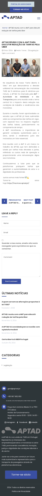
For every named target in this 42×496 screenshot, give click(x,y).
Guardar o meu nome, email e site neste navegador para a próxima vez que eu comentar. (20, 246)
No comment (9, 53)
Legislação (34, 50)
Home (4, 28)
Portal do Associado (21, 4)
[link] (21, 97)
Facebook (23, 422)
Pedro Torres (21, 50)
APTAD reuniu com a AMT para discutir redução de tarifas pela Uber (19, 315)
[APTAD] (12, 17)
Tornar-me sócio (21, 9)
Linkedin (34, 422)
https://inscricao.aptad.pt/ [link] (18, 183)
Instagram (10, 422)
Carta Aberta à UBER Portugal (15, 339)
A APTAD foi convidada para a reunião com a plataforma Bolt (15, 201)
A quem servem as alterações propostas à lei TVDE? (31, 201)
